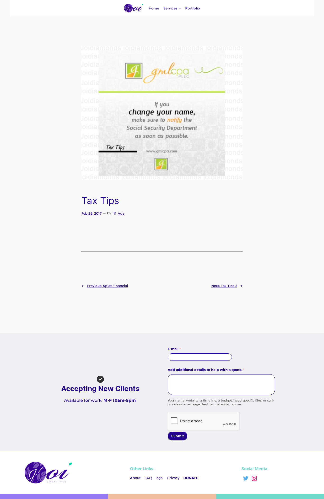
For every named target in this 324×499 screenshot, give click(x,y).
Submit (177, 436)
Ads (121, 213)
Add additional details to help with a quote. (206, 370)
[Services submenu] (179, 8)
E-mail (174, 349)
